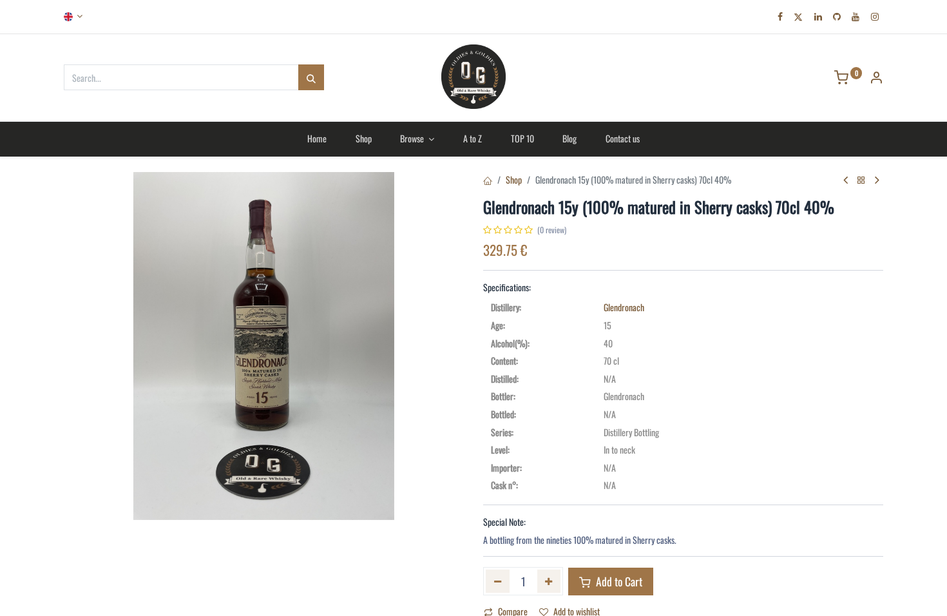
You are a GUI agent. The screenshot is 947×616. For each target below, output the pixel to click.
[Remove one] (498, 581)
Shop (514, 179)
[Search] (311, 77)
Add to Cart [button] (617, 581)
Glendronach (624, 307)
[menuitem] (316, 138)
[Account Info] (876, 78)
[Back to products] (861, 180)
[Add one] (549, 581)
